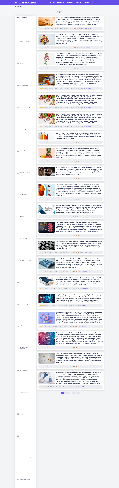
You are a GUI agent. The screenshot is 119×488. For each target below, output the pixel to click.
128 (73, 393)
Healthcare (84, 305)
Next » (78, 393)
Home (16, 6)
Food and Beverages (86, 47)
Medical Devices (85, 271)
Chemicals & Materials (87, 28)
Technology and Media (86, 216)
